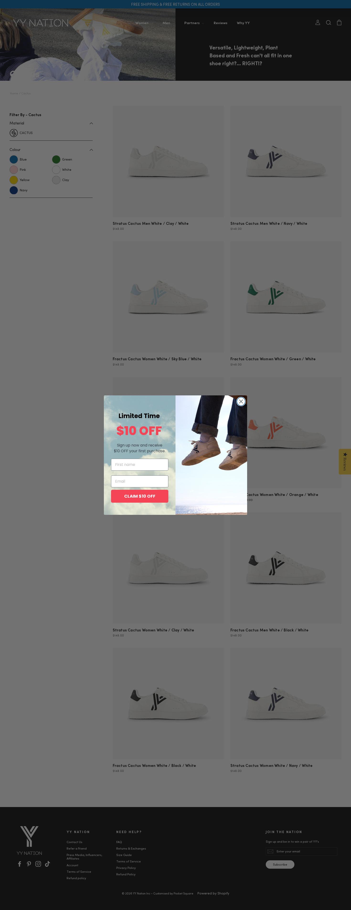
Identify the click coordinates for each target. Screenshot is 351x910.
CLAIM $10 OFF (139, 496)
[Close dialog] (241, 401)
